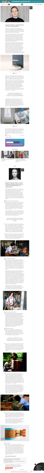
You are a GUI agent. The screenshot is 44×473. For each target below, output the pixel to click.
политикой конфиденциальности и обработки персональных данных (14, 144)
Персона (3, 161)
